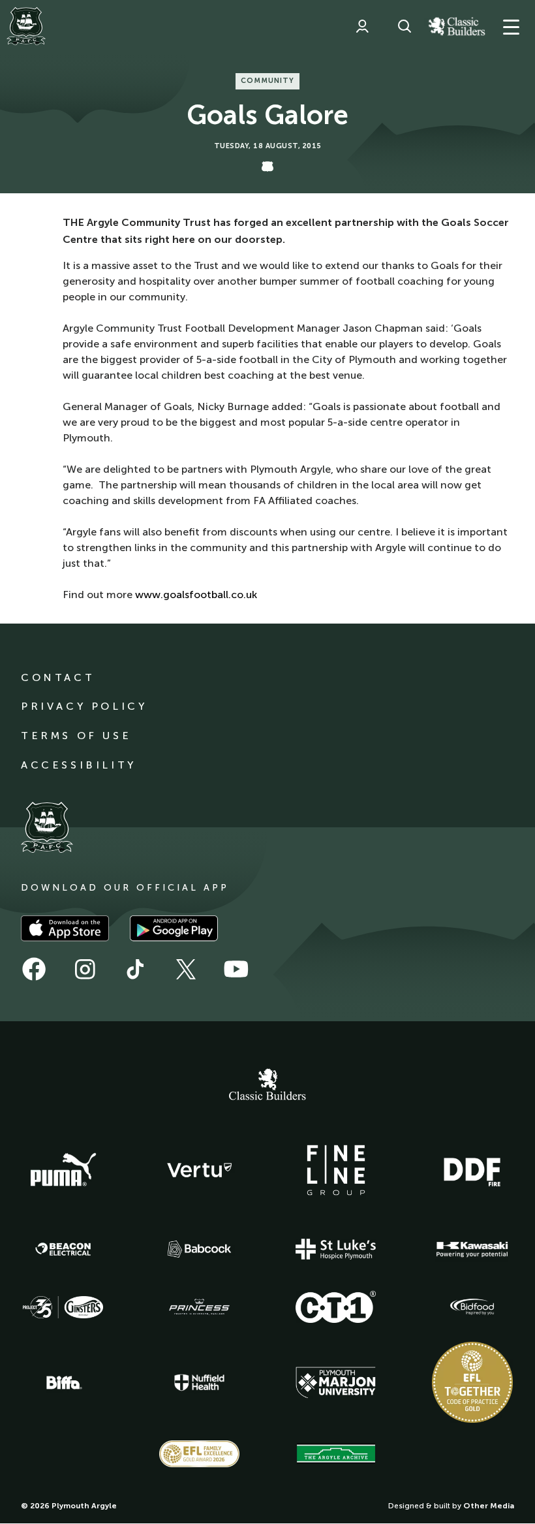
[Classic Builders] (267, 1086)
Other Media (488, 1505)
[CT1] (336, 1306)
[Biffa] (63, 1383)
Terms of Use (76, 735)
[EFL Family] (199, 1453)
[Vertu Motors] (199, 1170)
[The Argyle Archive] (336, 1453)
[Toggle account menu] (362, 26)
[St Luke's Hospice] (336, 1249)
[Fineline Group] (336, 1170)
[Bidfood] (472, 1307)
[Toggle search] (404, 26)
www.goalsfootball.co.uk (196, 594)
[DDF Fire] (472, 1170)
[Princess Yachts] (199, 1307)
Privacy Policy (84, 706)
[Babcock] (199, 1248)
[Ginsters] (63, 1307)
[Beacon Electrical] (63, 1249)
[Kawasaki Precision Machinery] (472, 1249)
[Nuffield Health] (199, 1382)
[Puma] (63, 1170)
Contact (58, 677)
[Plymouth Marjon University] (336, 1383)
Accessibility (78, 765)
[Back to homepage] (26, 26)
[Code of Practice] (472, 1382)
